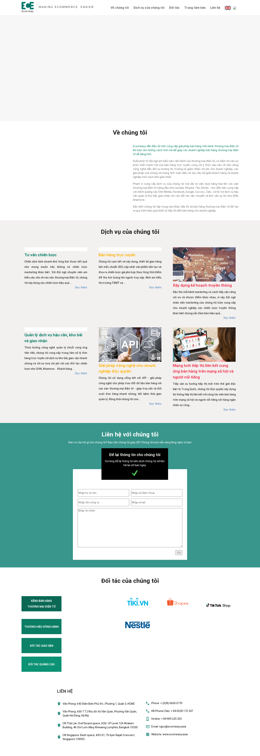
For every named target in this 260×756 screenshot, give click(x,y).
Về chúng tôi (120, 8)
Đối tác (174, 8)
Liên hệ (215, 8)
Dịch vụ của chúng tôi (148, 8)
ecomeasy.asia (11, 752)
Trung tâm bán (195, 8)
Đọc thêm (81, 287)
